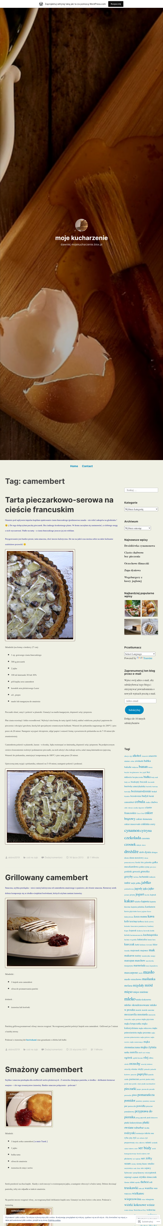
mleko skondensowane (136, 1005)
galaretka (148, 862)
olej (145, 1057)
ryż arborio (141, 1138)
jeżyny (132, 894)
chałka (148, 802)
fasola (137, 862)
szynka (142, 1177)
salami (148, 1142)
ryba (126, 1137)
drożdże (131, 851)
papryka (142, 1074)
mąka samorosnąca (136, 1042)
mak (152, 950)
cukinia (145, 824)
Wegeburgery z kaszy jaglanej (133, 579)
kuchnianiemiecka (136, 935)
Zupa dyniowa (132, 570)
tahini (132, 1182)
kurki (137, 944)
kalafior (138, 901)
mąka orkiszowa (145, 1028)
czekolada (132, 837)
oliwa (151, 1057)
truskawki (131, 1187)
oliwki (126, 1064)
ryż (134, 1137)
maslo (141, 973)
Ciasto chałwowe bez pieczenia (134, 554)
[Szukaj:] (141, 489)
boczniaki (151, 782)
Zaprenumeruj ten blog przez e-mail (139, 672)
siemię (133, 1164)
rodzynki (129, 1133)
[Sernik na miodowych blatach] (150, 627)
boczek (143, 781)
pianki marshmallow (148, 1084)
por (125, 1106)
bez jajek (143, 772)
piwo (134, 1095)
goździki (128, 871)
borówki (149, 786)
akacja (126, 756)
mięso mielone (140, 992)
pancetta (134, 1074)
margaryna (128, 965)
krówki (127, 935)
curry (152, 824)
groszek (136, 871)
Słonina (126, 1182)
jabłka (138, 883)
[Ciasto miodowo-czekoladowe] (132, 627)
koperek (132, 930)
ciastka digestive (139, 808)
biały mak (154, 777)
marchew (140, 960)
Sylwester (128, 1172)
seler (136, 1148)
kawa (151, 916)
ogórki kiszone (138, 1058)
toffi (150, 1182)
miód (149, 985)
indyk (133, 883)
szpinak (135, 1177)
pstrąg (138, 1117)
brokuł (154, 791)
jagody (138, 888)
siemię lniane (141, 1163)
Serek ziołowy (142, 1153)
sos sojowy (146, 1168)
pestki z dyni (136, 1084)
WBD (156, 1188)
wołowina (150, 1209)
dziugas (155, 852)
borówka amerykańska (134, 786)
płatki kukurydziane (133, 1122)
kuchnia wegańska (130, 939)
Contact (87, 466)
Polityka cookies (54, 1220)
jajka (145, 888)
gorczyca (153, 867)
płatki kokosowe (152, 1117)
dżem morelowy (136, 857)
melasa (128, 985)
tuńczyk (141, 1188)
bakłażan (135, 767)
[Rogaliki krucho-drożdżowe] (150, 609)
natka (126, 1052)
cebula (140, 801)
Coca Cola (140, 813)
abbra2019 (14, 857)
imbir (127, 883)
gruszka (145, 871)
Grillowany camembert (46, 877)
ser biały (144, 1147)
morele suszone (148, 1010)
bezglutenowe (134, 772)
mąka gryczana (148, 1019)
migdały (138, 985)
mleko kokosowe (143, 999)
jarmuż (126, 895)
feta (142, 862)
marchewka (150, 961)
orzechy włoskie (130, 1069)
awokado (139, 760)
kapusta (145, 901)
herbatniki (144, 876)
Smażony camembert (44, 1069)
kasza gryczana (130, 911)
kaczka (147, 895)
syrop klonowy (138, 1172)
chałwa (154, 802)
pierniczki (145, 1089)
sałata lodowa (129, 1148)
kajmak (153, 894)
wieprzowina (132, 1199)
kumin (150, 939)
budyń (145, 796)
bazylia (126, 772)
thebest (145, 1182)
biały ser (127, 782)
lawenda (149, 945)
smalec (151, 1163)
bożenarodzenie (141, 791)
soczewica (128, 1168)
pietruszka (127, 1095)
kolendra (127, 926)
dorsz (144, 845)
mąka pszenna (144, 1032)
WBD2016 (127, 1194)
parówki (142, 1079)
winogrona (150, 1199)
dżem (126, 858)
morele (138, 1010)
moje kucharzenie (81, 237)
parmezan (134, 1079)
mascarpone (131, 972)
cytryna (146, 830)
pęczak (143, 1117)
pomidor (129, 1100)
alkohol (137, 755)
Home (74, 466)
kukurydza (142, 939)
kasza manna (140, 916)
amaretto (153, 755)
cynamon (132, 830)
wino (143, 1199)
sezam (127, 1163)
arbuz (132, 761)
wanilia (149, 1188)
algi (130, 756)
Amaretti (145, 756)
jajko (151, 888)
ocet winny (146, 1052)
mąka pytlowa (145, 1037)
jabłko (146, 882)
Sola (138, 1168)
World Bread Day (140, 1210)
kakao (129, 900)
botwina (155, 786)
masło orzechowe (133, 979)
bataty (150, 767)
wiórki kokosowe (135, 1204)
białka (147, 777)
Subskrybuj (134, 710)
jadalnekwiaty (129, 889)
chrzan (130, 808)
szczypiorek (150, 1172)
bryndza (127, 796)
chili (125, 808)
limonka (127, 950)
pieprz (139, 1089)
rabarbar (139, 1127)
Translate (147, 658)
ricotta (146, 1127)
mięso (128, 991)
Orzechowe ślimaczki (136, 563)
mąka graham (136, 1019)
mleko (129, 999)
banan (143, 766)
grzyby (128, 876)
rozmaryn (140, 1133)
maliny (138, 955)
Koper (126, 931)
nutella (134, 1052)
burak (151, 796)
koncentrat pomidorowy (139, 926)
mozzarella (130, 1014)
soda (134, 1168)
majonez (144, 950)
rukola (147, 1133)
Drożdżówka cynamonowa (139, 546)
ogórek (128, 1057)
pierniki (152, 1089)
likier (155, 944)
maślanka (148, 978)
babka (147, 761)
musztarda (142, 1014)
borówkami (31, 1040)
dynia (148, 852)
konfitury (151, 926)
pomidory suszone (149, 1101)
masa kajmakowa (152, 966)
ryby (130, 1138)
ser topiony (136, 1159)
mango (153, 956)
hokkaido (152, 877)
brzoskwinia (135, 796)
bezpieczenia (137, 777)
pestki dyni (128, 1084)
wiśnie (151, 1205)
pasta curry (150, 1079)
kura (154, 939)
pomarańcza (146, 1094)
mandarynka (146, 956)
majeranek (135, 950)
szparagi (128, 1177)
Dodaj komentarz (54, 857)
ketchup (133, 921)
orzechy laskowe (146, 1064)
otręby (141, 1069)
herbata (136, 877)
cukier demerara (144, 818)
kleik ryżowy (149, 921)
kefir (126, 921)
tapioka (137, 1182)
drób (141, 852)
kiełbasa (141, 921)
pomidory (139, 1101)
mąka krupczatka (132, 1023)
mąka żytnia (148, 1047)
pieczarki (130, 1088)
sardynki (154, 1142)
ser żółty (146, 1158)
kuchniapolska (150, 935)
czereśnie (146, 838)
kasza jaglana (142, 911)
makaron (129, 955)
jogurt (140, 894)
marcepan (129, 960)
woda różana (128, 1210)
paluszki (147, 1069)
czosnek (130, 844)
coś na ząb (32, 857)
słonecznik (152, 1176)
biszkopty (135, 781)
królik (152, 931)
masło (148, 972)
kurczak (129, 944)
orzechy (134, 1063)
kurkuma (143, 945)
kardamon (150, 906)
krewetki (147, 931)
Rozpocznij (116, 4)
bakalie (127, 766)
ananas (127, 761)
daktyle (138, 845)
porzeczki (132, 1106)
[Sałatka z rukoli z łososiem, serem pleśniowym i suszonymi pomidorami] (132, 609)
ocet (140, 1052)
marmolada (139, 965)
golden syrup (144, 866)
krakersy (140, 931)
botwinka (127, 791)
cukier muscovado (132, 824)
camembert (129, 802)
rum (152, 1133)
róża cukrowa (140, 1142)
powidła (140, 1106)
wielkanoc (138, 1193)
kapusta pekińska (138, 906)
